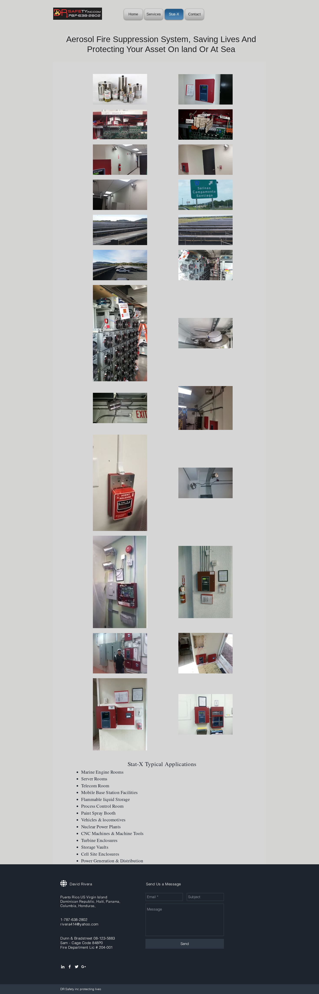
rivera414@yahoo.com (79, 924)
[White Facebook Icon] (69, 966)
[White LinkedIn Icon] (62, 966)
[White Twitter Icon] (76, 966)
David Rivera (81, 884)
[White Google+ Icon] (83, 966)
